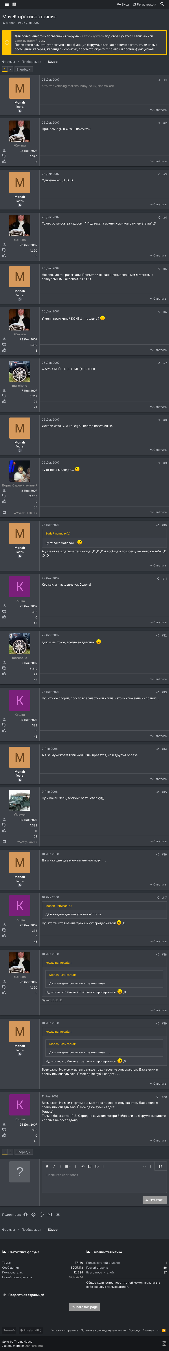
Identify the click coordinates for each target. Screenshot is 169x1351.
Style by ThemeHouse (17, 1341)
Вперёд (22, 69)
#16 (164, 854)
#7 (165, 363)
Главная (148, 1330)
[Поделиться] (159, 80)
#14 (164, 749)
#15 (164, 792)
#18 (164, 954)
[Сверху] (158, 1330)
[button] (6, 4)
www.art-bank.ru (25, 512)
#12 (164, 635)
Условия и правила (64, 1330)
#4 (165, 217)
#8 (165, 420)
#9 (165, 463)
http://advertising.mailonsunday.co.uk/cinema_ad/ (78, 86)
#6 (165, 312)
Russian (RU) (32, 1330)
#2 (165, 123)
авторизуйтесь (93, 36)
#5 (165, 269)
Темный (9, 1330)
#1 (165, 80)
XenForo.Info (34, 1345)
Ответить (160, 109)
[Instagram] (164, 1343)
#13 (164, 692)
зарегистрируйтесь (29, 40)
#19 (164, 1023)
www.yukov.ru (27, 842)
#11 (164, 578)
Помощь (134, 1330)
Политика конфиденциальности (103, 1330)
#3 (165, 174)
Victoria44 (76, 1277)
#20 (164, 1097)
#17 (164, 897)
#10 (164, 525)
